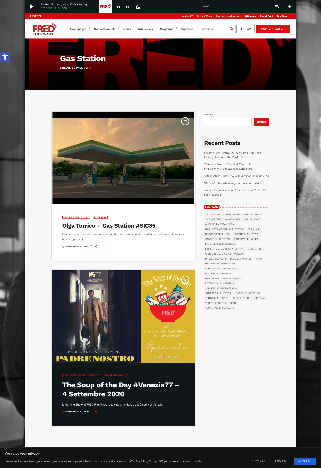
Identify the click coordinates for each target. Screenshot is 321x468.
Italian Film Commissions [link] (220, 263)
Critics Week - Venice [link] (76, 217)
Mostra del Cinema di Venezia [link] (81, 375)
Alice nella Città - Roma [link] (220, 224)
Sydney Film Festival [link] (248, 293)
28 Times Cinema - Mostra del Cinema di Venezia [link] (233, 219)
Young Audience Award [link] (219, 308)
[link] (5, 57)
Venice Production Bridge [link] (221, 303)
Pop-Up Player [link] (272, 28)
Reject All (281, 461)
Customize (258, 461)
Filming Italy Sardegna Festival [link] (224, 249)
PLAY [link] (245, 29)
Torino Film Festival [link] (217, 298)
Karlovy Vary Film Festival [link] (221, 268)
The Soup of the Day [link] (116, 375)
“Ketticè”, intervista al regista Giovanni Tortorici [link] (233, 183)
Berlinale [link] (254, 229)
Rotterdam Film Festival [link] (220, 283)
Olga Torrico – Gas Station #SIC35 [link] (108, 225)
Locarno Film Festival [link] (218, 273)
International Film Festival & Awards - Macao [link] (233, 259)
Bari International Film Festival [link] (225, 229)
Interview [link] (100, 217)
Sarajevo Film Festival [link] (219, 293)
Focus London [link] (255, 249)
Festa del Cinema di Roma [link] (220, 244)
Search (208, 114)
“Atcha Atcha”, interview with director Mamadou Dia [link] (236, 176)
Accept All (305, 461)
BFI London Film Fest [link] (217, 234)
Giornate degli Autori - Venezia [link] (224, 254)
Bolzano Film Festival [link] (246, 234)
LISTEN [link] (35, 16)
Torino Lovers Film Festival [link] (249, 298)
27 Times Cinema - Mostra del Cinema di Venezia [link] (233, 214)
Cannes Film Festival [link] (217, 239)
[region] (160, 458)
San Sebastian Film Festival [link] (222, 288)
